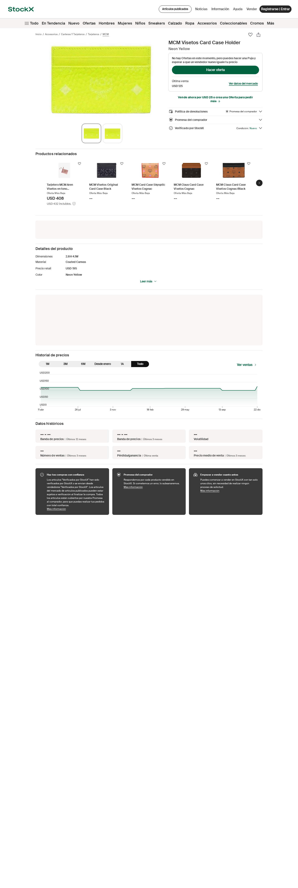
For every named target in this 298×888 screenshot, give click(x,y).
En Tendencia (53, 23)
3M (65, 364)
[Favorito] (250, 35)
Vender (252, 9)
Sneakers (156, 23)
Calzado (175, 23)
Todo (34, 23)
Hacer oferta (215, 70)
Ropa (189, 23)
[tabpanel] (101, 80)
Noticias (201, 9)
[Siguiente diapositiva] (259, 183)
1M (47, 364)
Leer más (146, 281)
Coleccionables (233, 23)
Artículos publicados (175, 9)
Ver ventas (244, 365)
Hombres (107, 23)
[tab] (91, 133)
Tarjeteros (93, 34)
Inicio (38, 34)
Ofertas (89, 23)
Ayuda (237, 9)
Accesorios (207, 23)
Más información (76, 509)
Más (270, 23)
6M (83, 364)
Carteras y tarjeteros (73, 34)
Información (221, 10)
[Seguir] (79, 164)
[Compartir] (258, 35)
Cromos (257, 23)
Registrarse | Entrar (275, 9)
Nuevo (73, 23)
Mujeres (125, 23)
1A (122, 364)
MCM (106, 34)
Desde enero (102, 364)
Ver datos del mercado (243, 83)
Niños (140, 23)
